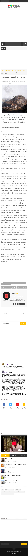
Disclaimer (16, 553)
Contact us (25, 543)
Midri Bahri (3, 83)
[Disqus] (14, 343)
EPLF (12, 70)
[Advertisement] (14, 26)
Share (9, 287)
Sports (12, 493)
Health (24, 491)
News (8, 493)
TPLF (13, 72)
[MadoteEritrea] (13, 304)
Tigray (10, 72)
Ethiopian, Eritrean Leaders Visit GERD (13, 475)
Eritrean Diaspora (4, 491)
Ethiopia (19, 70)
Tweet (3, 287)
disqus (22, 323)
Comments (14, 455)
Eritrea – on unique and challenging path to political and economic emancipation (14, 459)
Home (2, 70)
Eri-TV (9, 489)
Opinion (6, 72)
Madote (16, 551)
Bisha (6, 489)
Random (23, 455)
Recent (5, 455)
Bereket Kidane (7, 70)
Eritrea (16, 70)
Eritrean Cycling (18, 489)
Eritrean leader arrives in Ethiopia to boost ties (15, 480)
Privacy (12, 553)
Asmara (2, 489)
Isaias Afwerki (3, 493)
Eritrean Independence (13, 491)
